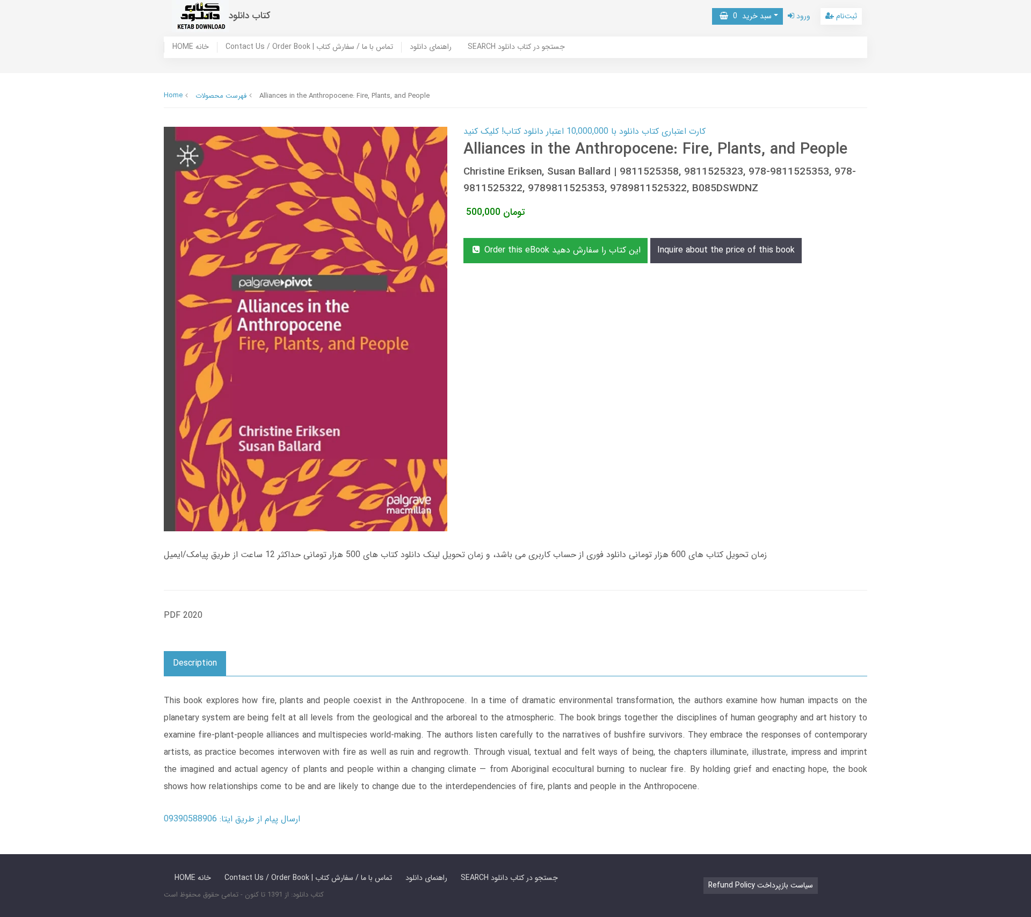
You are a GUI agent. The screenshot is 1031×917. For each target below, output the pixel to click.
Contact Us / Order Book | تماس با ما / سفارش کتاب (309, 47)
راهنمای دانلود (431, 47)
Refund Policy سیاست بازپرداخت (760, 885)
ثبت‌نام (845, 16)
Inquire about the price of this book (726, 250)
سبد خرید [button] (750, 16)
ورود (802, 16)
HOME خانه (190, 47)
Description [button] (195, 663)
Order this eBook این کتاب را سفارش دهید (561, 250)
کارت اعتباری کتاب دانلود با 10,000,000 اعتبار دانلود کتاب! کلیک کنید (584, 131)
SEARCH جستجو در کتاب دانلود (516, 47)
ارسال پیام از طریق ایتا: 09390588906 (232, 819)
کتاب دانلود (250, 16)
